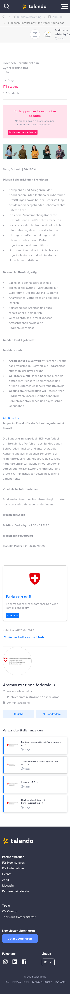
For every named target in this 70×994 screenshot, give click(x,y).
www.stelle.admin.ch (20, 691)
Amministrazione (18, 702)
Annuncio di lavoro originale (26, 637)
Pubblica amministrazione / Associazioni (33, 697)
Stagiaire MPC (28, 782)
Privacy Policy (20, 981)
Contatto (12, 615)
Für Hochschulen (13, 862)
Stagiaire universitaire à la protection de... (39, 763)
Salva (20, 714)
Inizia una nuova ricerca (22, 132)
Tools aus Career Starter (19, 917)
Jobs (5, 880)
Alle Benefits (11, 418)
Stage (11, 80)
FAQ (7, 981)
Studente (14, 93)
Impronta (60, 981)
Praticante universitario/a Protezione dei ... (41, 743)
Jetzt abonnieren (20, 938)
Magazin (8, 885)
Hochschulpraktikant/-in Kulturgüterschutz (33, 801)
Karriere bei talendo (15, 891)
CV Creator (10, 911)
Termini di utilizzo (42, 981)
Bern (9, 72)
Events (6, 874)
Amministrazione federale (27, 685)
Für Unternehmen (13, 868)
